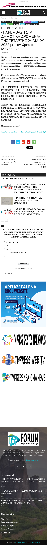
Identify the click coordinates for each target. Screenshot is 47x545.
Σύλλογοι (9, 24)
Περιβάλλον (29, 24)
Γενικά (22, 24)
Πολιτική (36, 24)
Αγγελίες (4, 518)
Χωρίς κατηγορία (17, 21)
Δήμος (9, 21)
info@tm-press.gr (32, 460)
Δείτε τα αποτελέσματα (23, 268)
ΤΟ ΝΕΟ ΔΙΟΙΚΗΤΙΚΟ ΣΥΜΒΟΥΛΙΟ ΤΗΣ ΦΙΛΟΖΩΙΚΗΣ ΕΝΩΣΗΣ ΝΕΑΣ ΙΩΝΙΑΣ (35, 163)
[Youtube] (29, 466)
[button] (44, 12)
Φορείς (3, 24)
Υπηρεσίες (41, 21)
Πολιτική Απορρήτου (9, 529)
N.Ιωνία (4, 21)
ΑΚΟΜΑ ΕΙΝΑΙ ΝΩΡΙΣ (14, 242)
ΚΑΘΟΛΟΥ (9, 249)
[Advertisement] (23, 404)
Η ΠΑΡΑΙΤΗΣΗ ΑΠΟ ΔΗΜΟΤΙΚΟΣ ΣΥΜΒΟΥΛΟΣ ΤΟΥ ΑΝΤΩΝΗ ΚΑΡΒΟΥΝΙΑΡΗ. (28, 200)
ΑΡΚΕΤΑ (9, 246)
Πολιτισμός (27, 21)
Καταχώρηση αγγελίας (9, 522)
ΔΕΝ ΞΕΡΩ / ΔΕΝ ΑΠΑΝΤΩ (16, 253)
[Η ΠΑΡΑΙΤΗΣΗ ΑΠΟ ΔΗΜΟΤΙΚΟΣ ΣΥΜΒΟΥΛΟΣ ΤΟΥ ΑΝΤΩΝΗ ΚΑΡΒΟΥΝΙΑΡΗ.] (7, 201)
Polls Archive (7, 274)
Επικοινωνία (5, 532)
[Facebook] (17, 466)
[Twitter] (23, 466)
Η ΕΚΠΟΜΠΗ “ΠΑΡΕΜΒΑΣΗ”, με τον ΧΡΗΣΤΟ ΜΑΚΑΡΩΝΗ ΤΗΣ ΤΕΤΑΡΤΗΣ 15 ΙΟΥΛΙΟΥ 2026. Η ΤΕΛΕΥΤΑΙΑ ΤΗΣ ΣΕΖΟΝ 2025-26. (23, 481)
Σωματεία (34, 21)
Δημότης (16, 24)
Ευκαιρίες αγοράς (7, 525)
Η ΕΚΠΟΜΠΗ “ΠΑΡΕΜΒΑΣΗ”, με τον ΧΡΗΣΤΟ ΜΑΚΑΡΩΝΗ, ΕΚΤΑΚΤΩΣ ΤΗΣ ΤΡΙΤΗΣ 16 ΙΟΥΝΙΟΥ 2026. (29, 211)
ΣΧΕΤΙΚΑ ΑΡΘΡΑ (9, 175)
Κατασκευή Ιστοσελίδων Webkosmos (27, 542)
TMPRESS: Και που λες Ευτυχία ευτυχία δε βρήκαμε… (9, 162)
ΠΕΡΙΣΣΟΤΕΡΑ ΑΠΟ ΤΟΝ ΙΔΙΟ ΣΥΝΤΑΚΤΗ (18, 178)
